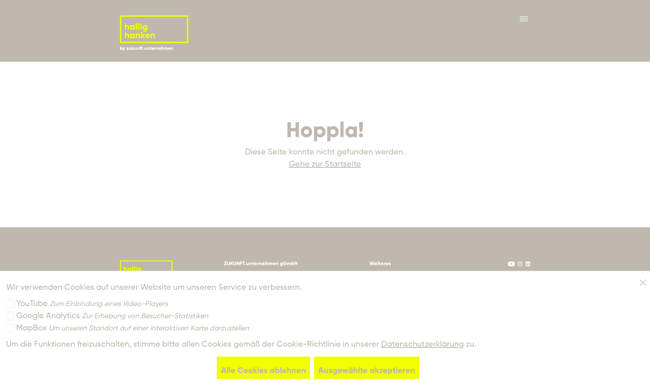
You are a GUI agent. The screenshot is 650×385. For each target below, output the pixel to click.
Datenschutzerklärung (422, 344)
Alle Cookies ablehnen (263, 371)
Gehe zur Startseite (325, 164)
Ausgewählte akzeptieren (366, 371)
